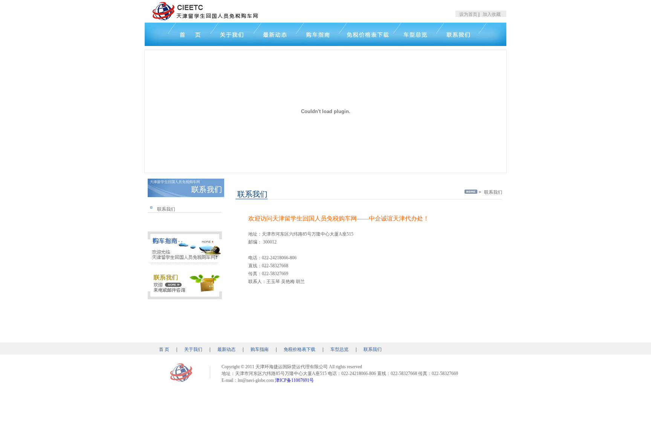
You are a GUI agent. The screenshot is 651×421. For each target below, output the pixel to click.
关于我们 (232, 34)
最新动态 (226, 349)
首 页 (164, 349)
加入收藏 (492, 14)
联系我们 (166, 209)
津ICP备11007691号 (294, 380)
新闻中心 (275, 34)
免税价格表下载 (299, 349)
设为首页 (468, 14)
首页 (178, 34)
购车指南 (260, 349)
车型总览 (339, 349)
